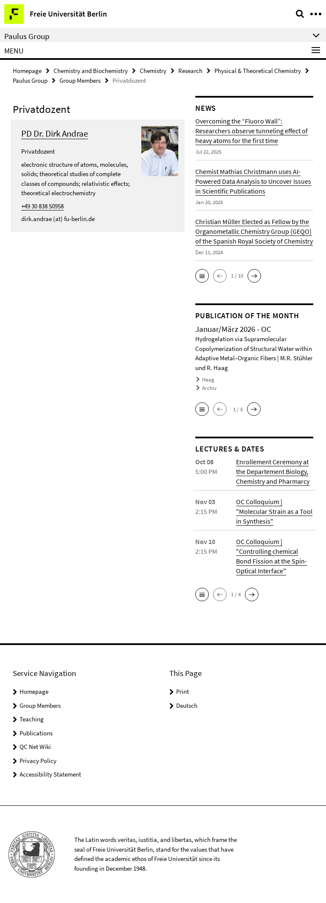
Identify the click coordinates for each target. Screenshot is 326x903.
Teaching (32, 719)
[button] (202, 275)
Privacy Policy (38, 761)
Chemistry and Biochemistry (90, 71)
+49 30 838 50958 (42, 206)
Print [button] (182, 691)
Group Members (80, 80)
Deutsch (186, 705)
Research (190, 71)
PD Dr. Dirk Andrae (54, 133)
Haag (208, 379)
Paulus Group (30, 80)
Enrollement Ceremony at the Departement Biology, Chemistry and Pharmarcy (272, 471)
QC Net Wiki (35, 747)
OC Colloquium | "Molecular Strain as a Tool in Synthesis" (274, 511)
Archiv (209, 388)
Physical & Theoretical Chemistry (257, 71)
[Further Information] (160, 150)
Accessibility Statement (50, 774)
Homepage (27, 71)
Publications (36, 733)
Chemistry (153, 71)
